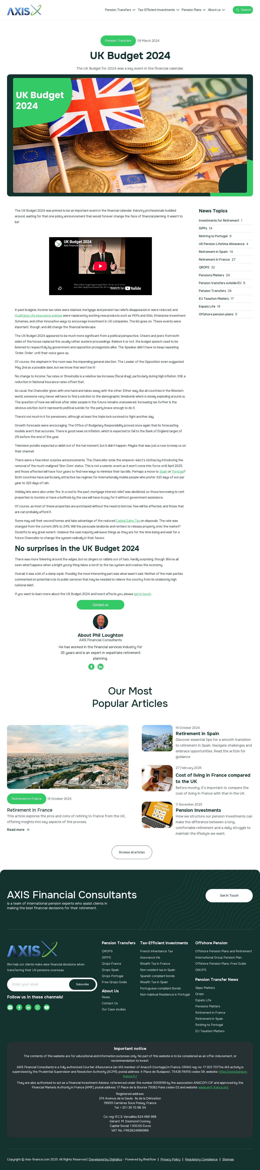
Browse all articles (132, 852)
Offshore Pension (211, 943)
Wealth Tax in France (155, 964)
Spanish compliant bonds (157, 976)
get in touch (142, 594)
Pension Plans (191, 10)
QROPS (107, 951)
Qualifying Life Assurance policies (38, 316)
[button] (120, 10)
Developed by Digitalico (105, 1159)
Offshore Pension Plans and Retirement (223, 951)
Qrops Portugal (112, 976)
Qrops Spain (110, 970)
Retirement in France (27, 799)
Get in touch (229, 896)
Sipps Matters (205, 988)
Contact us (100, 605)
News (106, 997)
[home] (24, 10)
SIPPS (106, 958)
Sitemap (228, 1159)
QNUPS (200, 970)
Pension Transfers (118, 10)
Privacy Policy (170, 1159)
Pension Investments (198, 810)
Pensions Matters (207, 1006)
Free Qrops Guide (114, 982)
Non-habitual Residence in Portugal (165, 995)
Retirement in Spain (197, 733)
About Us (110, 991)
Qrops (199, 994)
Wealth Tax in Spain (154, 982)
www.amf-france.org (213, 1087)
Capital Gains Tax (128, 521)
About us (214, 10)
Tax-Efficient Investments (156, 10)
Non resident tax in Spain (157, 970)
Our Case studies (114, 1009)
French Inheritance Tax (156, 951)
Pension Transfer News (216, 980)
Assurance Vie (150, 958)
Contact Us (110, 1003)
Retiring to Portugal (209, 1025)
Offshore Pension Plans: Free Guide (220, 964)
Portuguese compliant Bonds (160, 988)
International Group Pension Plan (218, 958)
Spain (163, 472)
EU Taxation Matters (210, 1031)
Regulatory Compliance (201, 1159)
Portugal (178, 472)
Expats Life (203, 1000)
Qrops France (111, 964)
